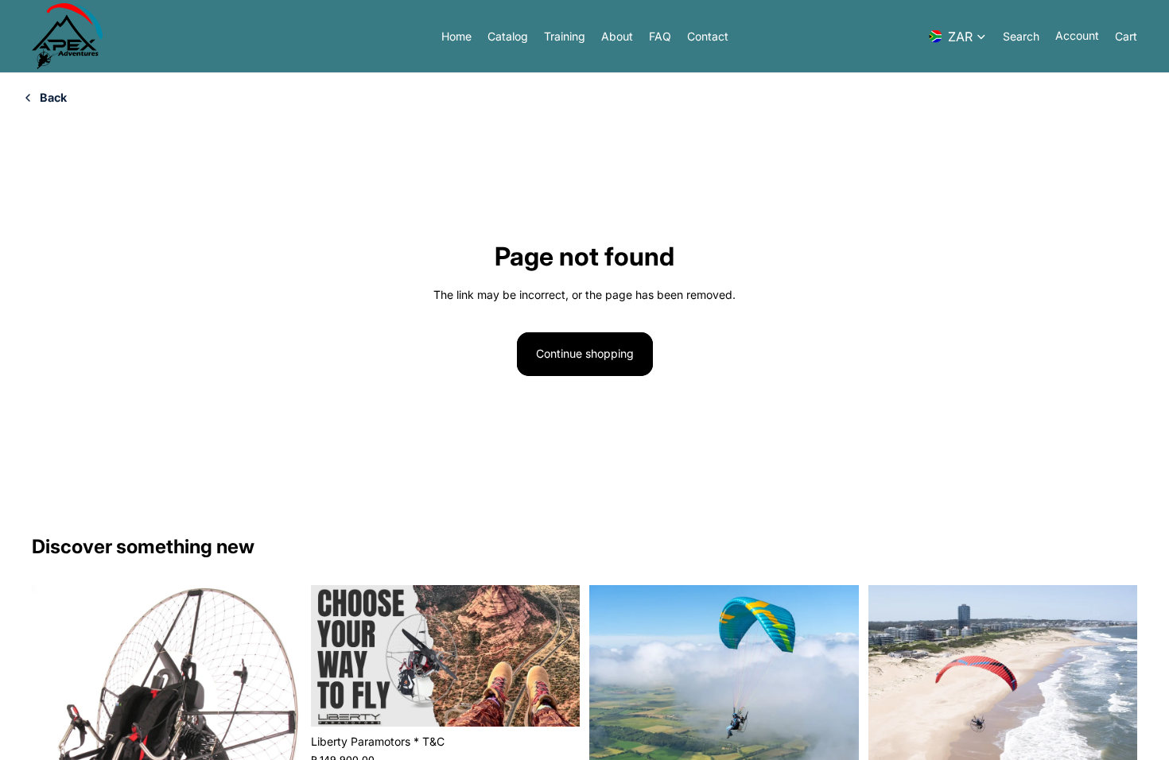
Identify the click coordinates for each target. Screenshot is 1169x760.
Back (53, 97)
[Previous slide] (56, 732)
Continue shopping (585, 353)
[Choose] (555, 702)
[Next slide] (277, 732)
